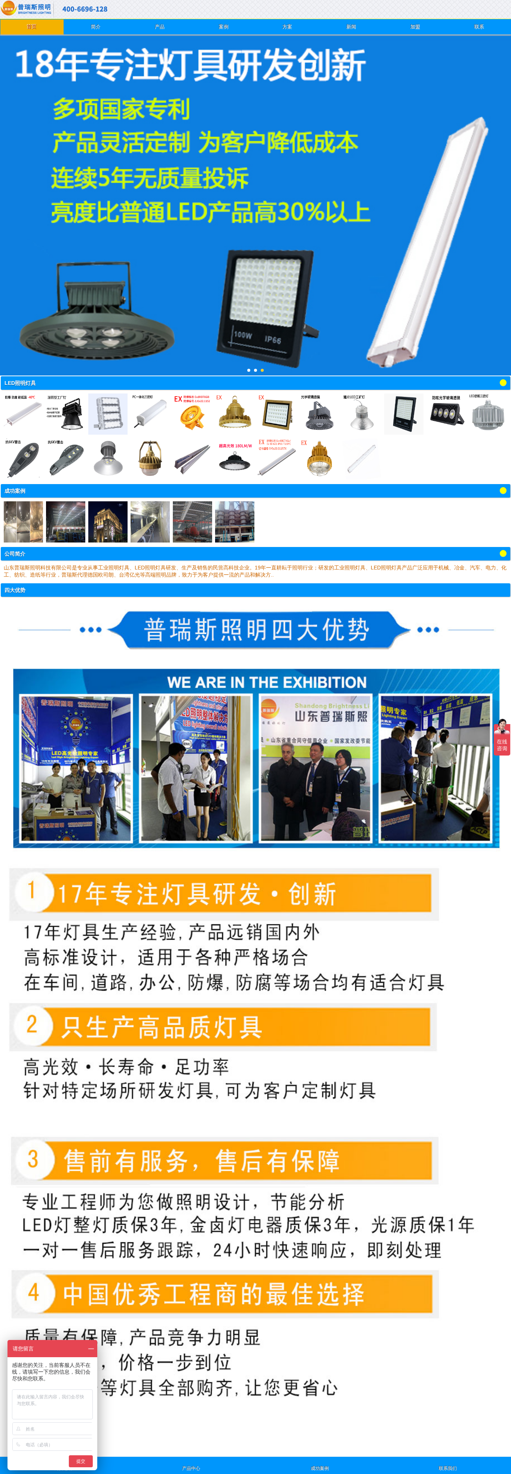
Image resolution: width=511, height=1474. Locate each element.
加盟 (415, 27)
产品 (160, 27)
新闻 (351, 27)
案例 (224, 27)
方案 (287, 27)
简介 (96, 27)
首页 (32, 27)
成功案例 (320, 1468)
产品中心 (191, 1468)
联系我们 (448, 1468)
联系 (479, 27)
